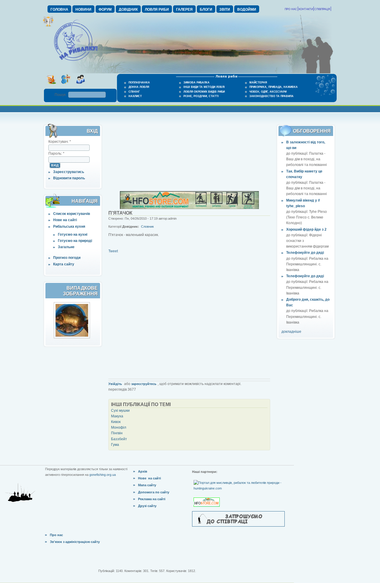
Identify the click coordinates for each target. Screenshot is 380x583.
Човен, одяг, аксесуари (267, 91)
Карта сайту (63, 264)
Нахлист (135, 96)
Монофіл (118, 427)
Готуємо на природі (75, 241)
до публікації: (297, 153)
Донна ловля (139, 86)
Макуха (117, 416)
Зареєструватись (68, 172)
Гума (115, 445)
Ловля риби (157, 9)
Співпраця (322, 9)
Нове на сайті (65, 220)
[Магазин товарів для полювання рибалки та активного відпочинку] (207, 497)
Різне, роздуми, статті (201, 96)
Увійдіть (115, 384)
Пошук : (61, 95)
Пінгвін (117, 433)
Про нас (291, 9)
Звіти (224, 9)
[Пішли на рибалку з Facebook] (80, 86)
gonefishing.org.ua (102, 474)
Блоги (206, 9)
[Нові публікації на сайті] (48, 25)
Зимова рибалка (196, 82)
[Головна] (75, 61)
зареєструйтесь (143, 384)
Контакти (306, 9)
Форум (105, 9)
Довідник (128, 9)
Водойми (246, 9)
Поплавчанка (139, 82)
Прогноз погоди (66, 258)
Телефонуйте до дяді (305, 253)
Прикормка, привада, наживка (273, 86)
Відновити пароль (69, 178)
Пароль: (56, 153)
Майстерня (258, 82)
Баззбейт (119, 439)
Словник (147, 226)
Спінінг (134, 91)
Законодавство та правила (271, 96)
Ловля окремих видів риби (204, 91)
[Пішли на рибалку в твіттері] (66, 86)
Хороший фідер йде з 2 (306, 229)
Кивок (116, 422)
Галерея (184, 9)
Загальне (66, 247)
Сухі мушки (120, 410)
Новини (83, 9)
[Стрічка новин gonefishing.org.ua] (51, 86)
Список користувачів (71, 214)
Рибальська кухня (69, 226)
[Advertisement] (189, 153)
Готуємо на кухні (72, 234)
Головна (59, 9)
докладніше (291, 331)
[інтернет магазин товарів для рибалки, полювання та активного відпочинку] (189, 208)
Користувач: (59, 142)
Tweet (113, 251)
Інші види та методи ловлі (204, 86)
